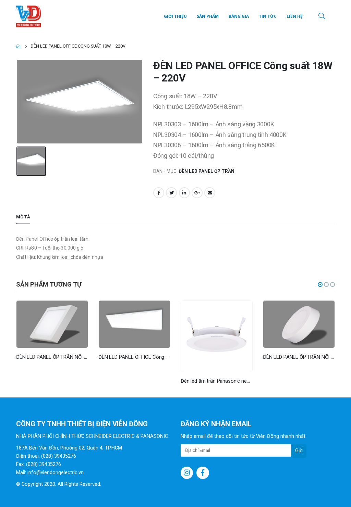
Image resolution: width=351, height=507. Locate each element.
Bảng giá (239, 16)
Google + (197, 192)
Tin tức (268, 16)
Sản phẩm (208, 16)
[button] (320, 284)
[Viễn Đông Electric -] (30, 16)
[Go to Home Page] (18, 46)
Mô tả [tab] (23, 216)
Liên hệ (295, 16)
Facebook (158, 192)
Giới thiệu (175, 16)
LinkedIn (184, 192)
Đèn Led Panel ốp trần (206, 171)
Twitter (171, 192)
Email (209, 192)
